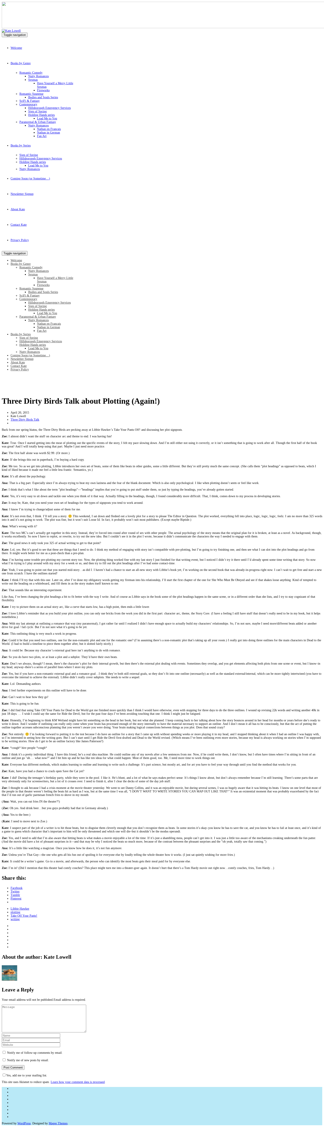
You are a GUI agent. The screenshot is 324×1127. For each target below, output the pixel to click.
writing (15, 919)
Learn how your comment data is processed (78, 1082)
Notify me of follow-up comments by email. (35, 1052)
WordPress (24, 1123)
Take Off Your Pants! (24, 915)
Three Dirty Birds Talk (25, 419)
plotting (15, 912)
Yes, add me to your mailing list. (26, 1075)
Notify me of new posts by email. (28, 1060)
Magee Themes (58, 1123)
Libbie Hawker (20, 908)
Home (5, 389)
